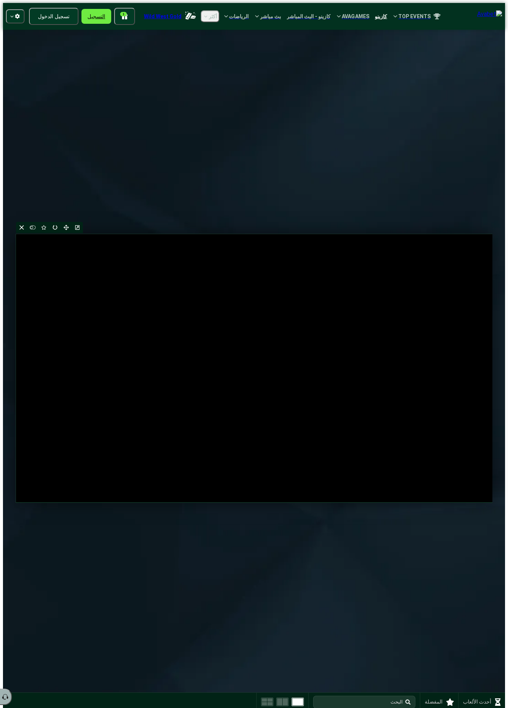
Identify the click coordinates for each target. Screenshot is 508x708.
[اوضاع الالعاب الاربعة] (267, 702)
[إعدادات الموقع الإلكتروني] (15, 16)
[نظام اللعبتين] (282, 702)
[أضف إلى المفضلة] (43, 227)
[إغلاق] (21, 227)
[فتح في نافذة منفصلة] (77, 227)
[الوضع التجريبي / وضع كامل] (32, 227)
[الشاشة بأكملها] (66, 227)
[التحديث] (55, 227)
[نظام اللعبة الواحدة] (298, 702)
